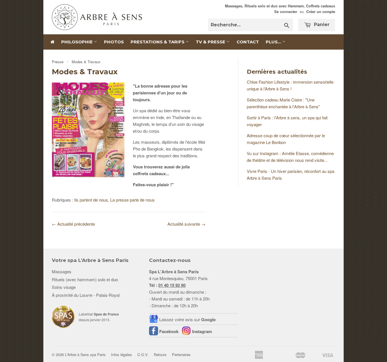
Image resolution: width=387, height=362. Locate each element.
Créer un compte (320, 11)
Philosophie (77, 42)
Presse (57, 61)
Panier (320, 24)
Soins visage (64, 287)
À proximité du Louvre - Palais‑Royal (86, 295)
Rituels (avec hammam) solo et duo (85, 279)
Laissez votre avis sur (187, 319)
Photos (114, 42)
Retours (160, 354)
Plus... (274, 42)
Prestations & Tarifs (158, 42)
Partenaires (181, 354)
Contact (248, 42)
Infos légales (121, 354)
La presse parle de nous (132, 200)
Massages (61, 271)
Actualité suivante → (186, 224)
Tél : (167, 285)
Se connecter (285, 11)
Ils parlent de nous (91, 200)
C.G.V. (142, 354)
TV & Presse (211, 42)
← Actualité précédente (73, 224)
